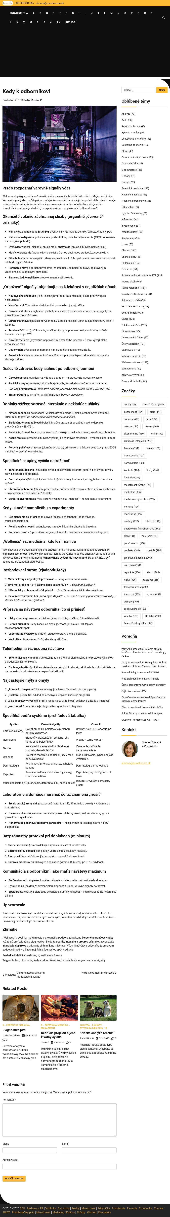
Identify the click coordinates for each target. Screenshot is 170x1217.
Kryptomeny (128, 238)
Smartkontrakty (130, 312)
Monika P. (36, 100)
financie (131, 448)
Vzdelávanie (128, 349)
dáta (151, 419)
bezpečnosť (133, 411)
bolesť (15, 960)
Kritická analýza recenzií (97, 1033)
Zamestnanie (129, 368)
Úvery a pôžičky (130, 343)
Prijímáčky (104, 1208)
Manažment (48, 1028)
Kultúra (70, 1212)
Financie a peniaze (132, 194)
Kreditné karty (129, 231)
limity (152, 470)
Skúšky (81, 1212)
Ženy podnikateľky (132, 381)
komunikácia (134, 462)
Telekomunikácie (131, 325)
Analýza (85, 1025)
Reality (76, 1208)
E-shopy (97, 1025)
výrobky (131, 601)
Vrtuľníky (50, 1208)
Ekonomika (145, 1208)
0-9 (58, 21)
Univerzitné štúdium (132, 337)
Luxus (125, 244)
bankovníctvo (153, 404)
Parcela (155, 678)
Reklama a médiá (131, 300)
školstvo (153, 616)
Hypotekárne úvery (132, 213)
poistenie (150, 535)
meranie (131, 506)
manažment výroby (137, 484)
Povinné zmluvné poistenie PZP (139, 275)
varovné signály (96, 960)
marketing (132, 492)
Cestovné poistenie (132, 144)
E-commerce (129, 169)
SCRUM (154, 672)
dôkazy (131, 426)
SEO (22, 1208)
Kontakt (71, 21)
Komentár (9, 1099)
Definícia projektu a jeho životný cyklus (58, 1035)
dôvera (152, 426)
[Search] (163, 17)
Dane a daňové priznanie (135, 157)
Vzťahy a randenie (131, 356)
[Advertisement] (85, 53)
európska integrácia (138, 440)
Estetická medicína (25, 955)
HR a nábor (128, 207)
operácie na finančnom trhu (142, 528)
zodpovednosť (135, 608)
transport (132, 594)
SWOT (125, 318)
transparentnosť (136, 587)
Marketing (58, 1212)
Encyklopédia (19, 13)
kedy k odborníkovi (45, 960)
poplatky (132, 550)
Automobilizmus (131, 126)
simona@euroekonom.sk (136, 763)
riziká (130, 579)
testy (74, 960)
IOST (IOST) (153, 719)
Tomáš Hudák (87, 1038)
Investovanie (128, 225)
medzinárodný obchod (139, 499)
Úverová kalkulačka (152, 707)
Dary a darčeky (130, 163)
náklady (131, 521)
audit (130, 404)
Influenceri (127, 219)
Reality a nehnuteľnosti (134, 294)
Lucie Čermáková (11, 1035)
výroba (154, 594)
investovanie (134, 455)
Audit (124, 120)
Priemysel (156, 713)
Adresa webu (10, 1159)
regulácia (132, 572)
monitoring (133, 514)
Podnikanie (128, 262)
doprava (131, 419)
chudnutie (26, 960)
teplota (66, 960)
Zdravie (158, 1208)
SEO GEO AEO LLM (132, 306)
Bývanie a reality (130, 132)
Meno (5, 1143)
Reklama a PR (35, 1208)
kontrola (132, 470)
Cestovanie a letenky (133, 138)
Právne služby (129, 281)
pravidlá (154, 550)
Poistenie (127, 269)
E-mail (65, 1143)
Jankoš (45, 1042)
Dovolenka (104, 1212)
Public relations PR (132, 287)
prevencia (132, 565)
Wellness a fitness (51, 955)
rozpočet (151, 579)
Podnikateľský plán (23, 1212)
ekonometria (134, 433)
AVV (144, 691)
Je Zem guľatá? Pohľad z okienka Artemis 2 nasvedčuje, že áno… (144, 652)
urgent (82, 960)
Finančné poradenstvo (134, 200)
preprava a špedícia (138, 557)
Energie (126, 182)
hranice (153, 448)
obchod (153, 521)
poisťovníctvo (134, 543)
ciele (156, 411)
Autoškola (64, 1208)
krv (58, 960)
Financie (132, 1208)
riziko (153, 572)
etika (157, 433)
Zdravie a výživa (130, 374)
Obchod (126, 250)
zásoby (131, 616)
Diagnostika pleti (14, 1030)
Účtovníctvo (128, 331)
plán (129, 535)
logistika (132, 477)
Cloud (125, 151)
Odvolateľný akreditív (154, 684)
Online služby (129, 256)
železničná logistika (138, 623)
